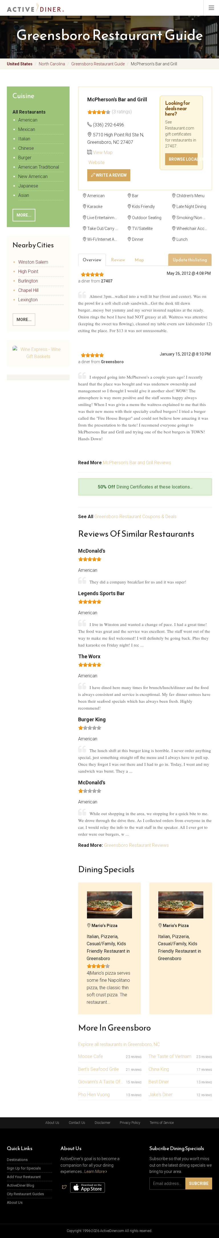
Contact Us (77, 1123)
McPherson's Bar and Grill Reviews (137, 462)
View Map (103, 152)
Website (96, 162)
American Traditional (38, 167)
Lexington (28, 299)
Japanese (28, 186)
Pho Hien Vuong (94, 1094)
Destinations (17, 1160)
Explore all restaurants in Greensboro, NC (119, 1044)
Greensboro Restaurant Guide (98, 64)
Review (118, 260)
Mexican (26, 129)
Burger (24, 157)
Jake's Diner (161, 1094)
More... (24, 215)
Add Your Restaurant (24, 1177)
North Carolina (52, 64)
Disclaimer (102, 1123)
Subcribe (198, 1183)
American (27, 120)
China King (159, 1069)
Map (139, 260)
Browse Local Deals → (183, 159)
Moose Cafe (90, 1056)
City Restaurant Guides (25, 1194)
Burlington (28, 281)
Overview (92, 260)
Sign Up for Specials (24, 1168)
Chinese (26, 148)
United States (20, 64)
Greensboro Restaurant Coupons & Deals (135, 516)
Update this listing (190, 260)
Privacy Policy (130, 1123)
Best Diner (159, 1081)
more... (24, 319)
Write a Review (111, 175)
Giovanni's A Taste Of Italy (101, 1081)
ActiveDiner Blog (20, 1185)
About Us (52, 1123)
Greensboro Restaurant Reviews (136, 845)
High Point (28, 271)
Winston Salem (33, 262)
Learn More (95, 1171)
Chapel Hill (28, 290)
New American (33, 176)
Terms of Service (162, 1123)
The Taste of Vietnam (170, 1056)
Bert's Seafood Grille (98, 1069)
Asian (23, 195)
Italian (24, 139)
